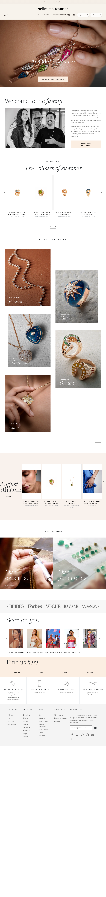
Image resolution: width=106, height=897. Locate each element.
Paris (41, 672)
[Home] (53, 9)
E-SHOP (46, 14)
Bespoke (57, 721)
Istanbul (89, 672)
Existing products (60, 718)
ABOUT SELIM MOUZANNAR (86, 144)
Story (9, 718)
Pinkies (25, 737)
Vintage (54, 14)
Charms (25, 721)
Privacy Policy (44, 729)
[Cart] (74, 15)
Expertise (10, 721)
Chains (25, 718)
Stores (41, 732)
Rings (25, 733)
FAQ (40, 715)
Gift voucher (58, 715)
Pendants (26, 730)
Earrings (25, 724)
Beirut (17, 672)
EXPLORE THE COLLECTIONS (53, 79)
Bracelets (26, 715)
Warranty (42, 718)
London (65, 672)
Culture (10, 715)
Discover (10, 585)
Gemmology (11, 724)
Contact (42, 736)
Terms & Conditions (42, 725)
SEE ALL (53, 226)
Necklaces (27, 727)
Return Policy (43, 721)
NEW (39, 14)
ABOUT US (64, 14)
